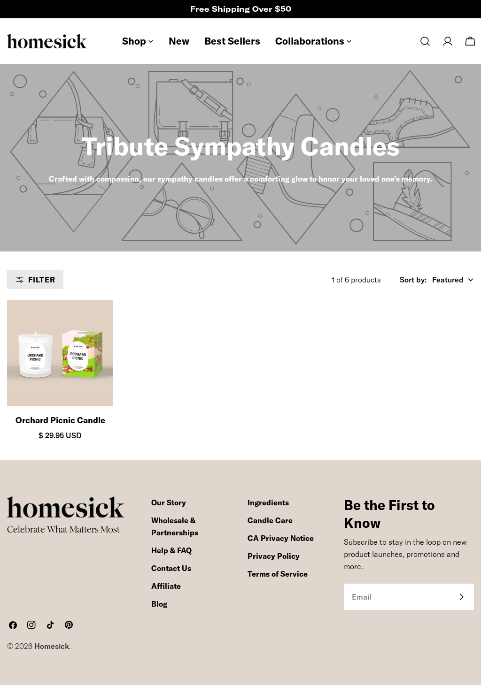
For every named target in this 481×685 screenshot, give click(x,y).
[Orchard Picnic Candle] (60, 353)
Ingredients (268, 502)
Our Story (168, 502)
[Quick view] (98, 323)
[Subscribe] (461, 597)
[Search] (425, 41)
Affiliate (166, 586)
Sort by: (413, 279)
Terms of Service (278, 573)
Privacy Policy (274, 556)
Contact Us (171, 568)
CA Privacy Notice (281, 538)
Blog (159, 604)
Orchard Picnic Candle (60, 420)
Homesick (51, 646)
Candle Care (270, 520)
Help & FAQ (171, 550)
